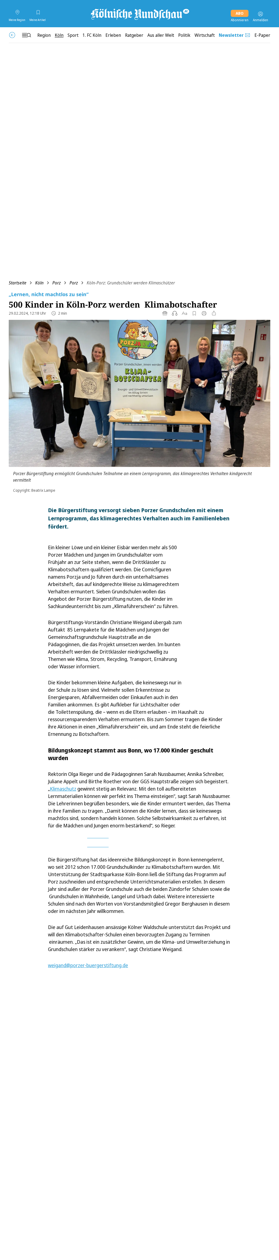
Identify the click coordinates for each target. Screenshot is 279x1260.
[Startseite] (139, 14)
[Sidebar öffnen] (26, 35)
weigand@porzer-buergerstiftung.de (88, 965)
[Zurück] (12, 35)
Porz (56, 283)
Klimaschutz (63, 788)
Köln (39, 283)
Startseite (17, 283)
